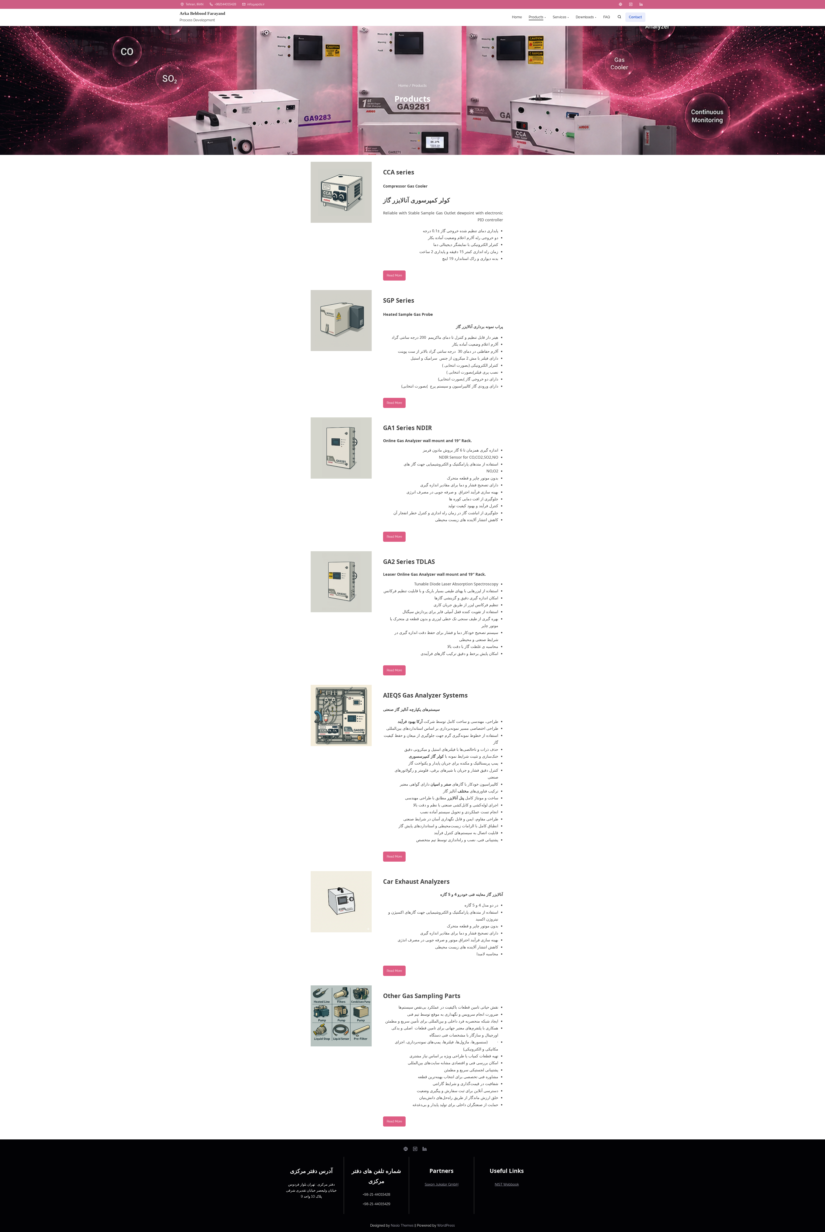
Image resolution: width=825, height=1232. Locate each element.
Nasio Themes (402, 1225)
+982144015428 (225, 4)
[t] (620, 4)
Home (403, 85)
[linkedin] (641, 4)
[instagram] (630, 4)
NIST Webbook (507, 1184)
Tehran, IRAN (194, 4)
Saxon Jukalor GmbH (441, 1184)
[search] (619, 18)
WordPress (446, 1225)
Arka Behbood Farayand (202, 13)
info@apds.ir (255, 4)
